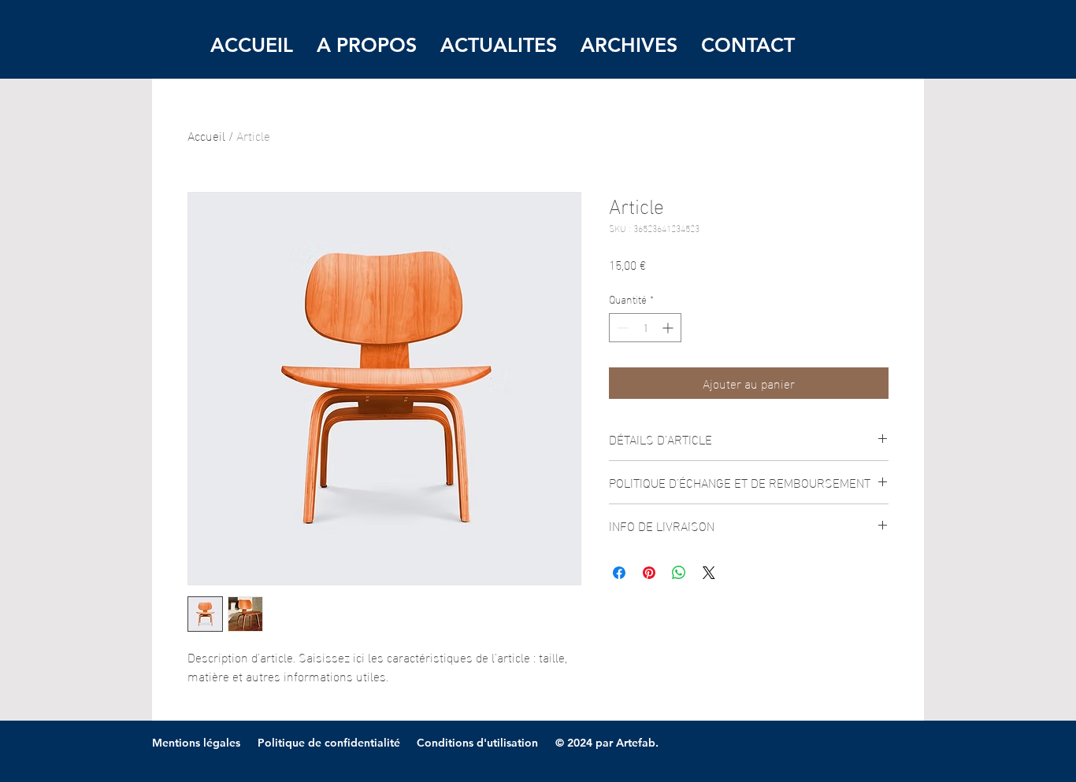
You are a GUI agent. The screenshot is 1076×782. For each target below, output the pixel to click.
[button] (629, 45)
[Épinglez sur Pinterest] (649, 572)
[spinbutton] (645, 327)
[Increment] (669, 327)
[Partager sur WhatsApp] (679, 572)
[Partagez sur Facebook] (619, 572)
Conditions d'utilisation (477, 743)
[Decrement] (621, 327)
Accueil (206, 135)
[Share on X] (708, 572)
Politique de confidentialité (329, 743)
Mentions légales (196, 743)
